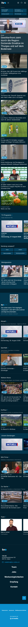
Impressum (11, 610)
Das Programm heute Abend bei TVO (19, 10)
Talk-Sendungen (18, 13)
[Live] (18, 3)
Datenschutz (5, 610)
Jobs (14, 572)
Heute (7, 249)
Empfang (14, 582)
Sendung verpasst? (5, 13)
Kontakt (13, 587)
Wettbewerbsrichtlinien (20, 610)
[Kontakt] (25, 3)
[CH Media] (14, 618)
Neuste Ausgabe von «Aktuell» (5, 10)
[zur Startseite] (4, 2)
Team (14, 567)
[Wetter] (21, 3)
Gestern (20, 249)
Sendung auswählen (20, 253)
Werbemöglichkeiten (14, 577)
